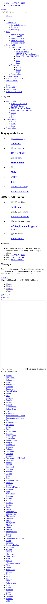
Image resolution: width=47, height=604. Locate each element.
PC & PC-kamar (22, 52)
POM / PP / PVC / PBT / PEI (27, 56)
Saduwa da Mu (12, 81)
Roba (18, 61)
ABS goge (16, 207)
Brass (18, 72)
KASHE (4, 278)
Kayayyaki (10, 45)
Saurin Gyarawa (17, 34)
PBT (13, 182)
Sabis (8, 32)
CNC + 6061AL (19, 153)
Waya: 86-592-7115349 (15, 3)
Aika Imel (5, 297)
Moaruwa (16, 143)
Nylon (18, 58)
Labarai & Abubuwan (14, 78)
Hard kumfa (17, 162)
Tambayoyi (15, 27)
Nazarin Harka (12, 76)
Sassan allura (16, 74)
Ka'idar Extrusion (18, 43)
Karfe (18, 70)
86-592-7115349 (18, 255)
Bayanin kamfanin (18, 25)
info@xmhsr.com (13, 5)
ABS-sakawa (17, 238)
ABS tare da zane (20, 191)
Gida (8, 20)
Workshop (15, 29)
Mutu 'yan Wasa (17, 41)
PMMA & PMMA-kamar (26, 54)
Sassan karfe (16, 65)
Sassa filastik (16, 47)
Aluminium (20, 67)
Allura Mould (16, 36)
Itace (18, 63)
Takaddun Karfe (17, 38)
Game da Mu (11, 23)
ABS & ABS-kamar (24, 49)
